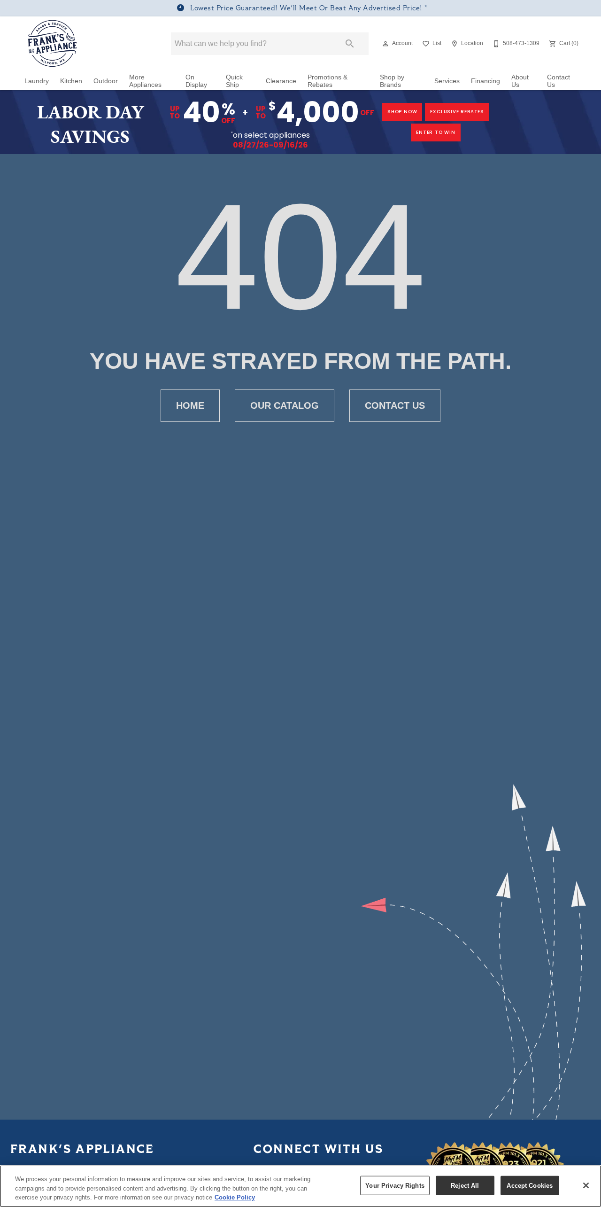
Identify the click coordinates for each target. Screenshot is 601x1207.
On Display (196, 81)
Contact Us (558, 81)
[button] (385, 43)
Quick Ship (234, 81)
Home (190, 405)
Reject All (465, 1185)
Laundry (36, 81)
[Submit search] (350, 43)
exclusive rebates (457, 111)
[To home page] (53, 43)
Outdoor (105, 81)
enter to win (435, 132)
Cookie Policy (235, 1197)
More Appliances (145, 81)
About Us (520, 81)
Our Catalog (284, 405)
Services (447, 81)
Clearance (281, 81)
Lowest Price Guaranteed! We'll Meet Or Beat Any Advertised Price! (306, 8)
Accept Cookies (530, 1185)
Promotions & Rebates (327, 81)
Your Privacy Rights (394, 1185)
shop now (402, 111)
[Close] (586, 1185)
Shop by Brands (392, 81)
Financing (485, 81)
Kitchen (71, 81)
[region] (300, 1186)
